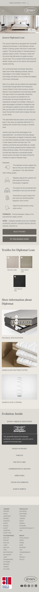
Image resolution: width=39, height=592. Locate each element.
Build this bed (19, 232)
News (22, 540)
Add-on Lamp (6, 544)
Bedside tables (6, 565)
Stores (6, 518)
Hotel (5, 514)
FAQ (21, 530)
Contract (7, 516)
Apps (21, 545)
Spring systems (23, 524)
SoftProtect (7, 552)
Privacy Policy (22, 558)
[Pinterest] (29, 585)
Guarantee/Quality (24, 528)
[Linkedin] (36, 585)
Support (23, 547)
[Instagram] (32, 585)
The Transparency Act (24, 552)
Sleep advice (5, 524)
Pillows (6, 569)
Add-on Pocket (6, 539)
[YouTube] (21, 585)
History (6, 511)
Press (22, 543)
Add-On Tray (6, 549)
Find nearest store (21, 239)
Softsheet (7, 555)
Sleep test (7, 533)
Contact (6, 521)
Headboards (7, 559)
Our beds (23, 511)
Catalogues (24, 538)
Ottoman (6, 562)
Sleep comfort (6, 529)
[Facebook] (25, 585)
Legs (5, 557)
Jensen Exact (22, 520)
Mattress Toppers (23, 515)
